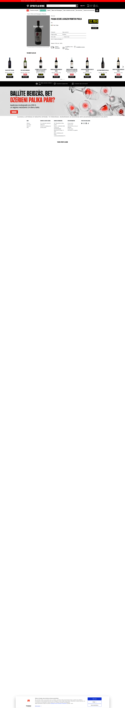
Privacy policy (70, 123)
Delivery (28, 123)
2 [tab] (62, 79)
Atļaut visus (95, 698)
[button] (83, 6)
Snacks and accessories (89, 10)
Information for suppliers (73, 130)
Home (28, 13)
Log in (97, 5)
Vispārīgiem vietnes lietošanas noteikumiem (59, 703)
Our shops (29, 124)
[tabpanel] (9, 66)
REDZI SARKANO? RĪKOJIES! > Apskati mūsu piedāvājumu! (21, 1)
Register (97, 6)
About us (28, 126)
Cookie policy (70, 128)
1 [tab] (61, 79)
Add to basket (94, 28)
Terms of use (70, 124)
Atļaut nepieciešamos (94, 705)
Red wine (44, 13)
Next (123, 67)
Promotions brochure (90, 6)
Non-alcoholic (79, 10)
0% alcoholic (43, 10)
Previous (2, 67)
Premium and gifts (34, 10)
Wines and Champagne (57, 10)
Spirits (48, 10)
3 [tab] (63, 79)
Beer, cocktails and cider (69, 10)
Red (28, 10)
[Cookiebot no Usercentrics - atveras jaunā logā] (28, 706)
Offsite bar (42, 124)
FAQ (28, 127)
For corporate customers (45, 123)
